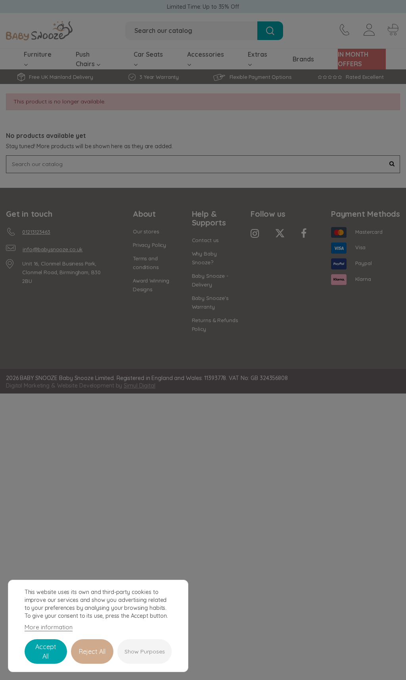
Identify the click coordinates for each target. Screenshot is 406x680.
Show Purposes (144, 651)
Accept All (45, 651)
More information (49, 627)
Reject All (92, 651)
